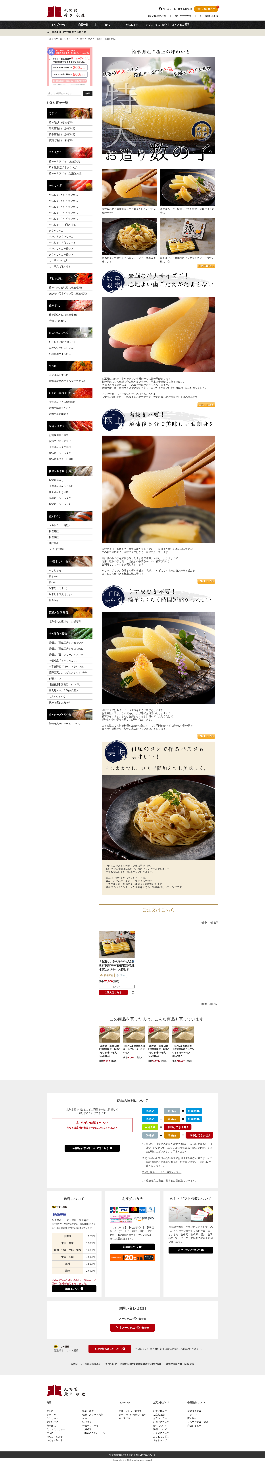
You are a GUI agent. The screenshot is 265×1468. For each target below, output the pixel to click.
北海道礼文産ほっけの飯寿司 (65, 621)
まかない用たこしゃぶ (61, 347)
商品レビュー (194, 1425)
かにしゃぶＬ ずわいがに (63, 224)
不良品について (161, 1433)
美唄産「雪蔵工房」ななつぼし (66, 648)
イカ (84, 1418)
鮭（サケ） (88, 1422)
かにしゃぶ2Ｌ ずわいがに (63, 218)
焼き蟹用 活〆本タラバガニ (64, 167)
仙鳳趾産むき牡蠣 (59, 492)
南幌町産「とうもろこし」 (63, 660)
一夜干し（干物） (91, 1425)
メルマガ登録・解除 (197, 1422)
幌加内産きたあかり (60, 702)
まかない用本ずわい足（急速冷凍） (68, 293)
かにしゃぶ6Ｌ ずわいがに (63, 194)
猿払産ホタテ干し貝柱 (61, 459)
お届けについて (161, 1422)
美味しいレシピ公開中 (130, 1411)
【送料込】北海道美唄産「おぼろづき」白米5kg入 (134, 1049)
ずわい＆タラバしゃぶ (61, 236)
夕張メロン (55, 678)
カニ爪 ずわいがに (59, 260)
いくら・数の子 (55, 1440)
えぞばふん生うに (59, 375)
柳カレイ (54, 600)
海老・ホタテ (89, 1411)
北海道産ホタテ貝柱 (60, 447)
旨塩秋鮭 (54, 537)
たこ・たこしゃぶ (56, 1429)
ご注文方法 (159, 1414)
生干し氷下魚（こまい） (62, 594)
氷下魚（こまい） (59, 588)
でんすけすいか (57, 696)
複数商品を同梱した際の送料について (92, 1137)
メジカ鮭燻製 (56, 549)
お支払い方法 (160, 1418)
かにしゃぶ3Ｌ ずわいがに (63, 212)
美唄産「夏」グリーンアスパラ (66, 654)
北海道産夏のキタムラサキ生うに (67, 381)
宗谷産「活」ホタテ (60, 498)
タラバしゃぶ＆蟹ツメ (61, 254)
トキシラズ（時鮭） (60, 525)
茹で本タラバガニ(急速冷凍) (64, 161)
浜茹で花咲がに (57, 320)
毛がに (50, 1411)
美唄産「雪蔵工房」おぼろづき (66, 642)
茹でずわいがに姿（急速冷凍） (66, 287)
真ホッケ (54, 576)
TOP (49, 39)
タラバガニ (52, 1414)
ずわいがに (52, 1422)
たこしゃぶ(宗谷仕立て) (62, 342)
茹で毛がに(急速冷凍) (61, 122)
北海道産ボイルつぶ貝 (61, 486)
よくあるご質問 (180, 24)
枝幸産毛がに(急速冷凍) (62, 134)
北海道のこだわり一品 (93, 1433)
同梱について (160, 1429)
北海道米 (87, 1429)
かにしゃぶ (52, 1418)
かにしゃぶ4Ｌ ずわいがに (63, 206)
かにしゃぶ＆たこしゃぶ (62, 242)
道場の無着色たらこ (60, 408)
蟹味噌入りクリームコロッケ (65, 723)
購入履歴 (192, 1418)
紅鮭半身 (54, 543)
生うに (50, 1433)
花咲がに (51, 1425)
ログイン (192, 1414)
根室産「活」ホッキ (60, 504)
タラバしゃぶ (56, 230)
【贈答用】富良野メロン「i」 (65, 684)
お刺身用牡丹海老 (59, 435)
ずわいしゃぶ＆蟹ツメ (61, 248)
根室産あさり (56, 480)
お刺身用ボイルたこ (60, 353)
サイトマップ (160, 1440)
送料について (160, 1425)
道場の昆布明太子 (59, 414)
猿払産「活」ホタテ (60, 453)
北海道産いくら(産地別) (62, 402)
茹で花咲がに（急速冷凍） (63, 314)
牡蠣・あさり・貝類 (92, 1414)
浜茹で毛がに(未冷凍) (61, 140)
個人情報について (146, 1454)
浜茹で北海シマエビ (60, 441)
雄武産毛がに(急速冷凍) (62, 128)
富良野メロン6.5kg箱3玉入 (63, 690)
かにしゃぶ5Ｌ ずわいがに (63, 200)
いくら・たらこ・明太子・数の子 (79, 39)
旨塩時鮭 (54, 531)
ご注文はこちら (113, 992)
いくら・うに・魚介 (156, 24)
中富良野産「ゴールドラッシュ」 (67, 666)
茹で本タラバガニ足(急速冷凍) (65, 173)
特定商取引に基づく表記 (121, 1455)
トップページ (59, 24)
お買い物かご (160, 1411)
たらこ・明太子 (55, 1436)
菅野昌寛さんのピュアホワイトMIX (68, 672)
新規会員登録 (194, 1411)
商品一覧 (83, 24)
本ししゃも (55, 570)
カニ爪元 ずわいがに (60, 266)
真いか (52, 582)
